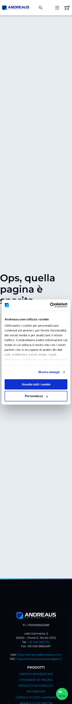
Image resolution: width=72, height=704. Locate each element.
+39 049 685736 (38, 642)
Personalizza (34, 396)
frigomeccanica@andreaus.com (39, 654)
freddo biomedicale (36, 674)
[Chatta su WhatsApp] (62, 694)
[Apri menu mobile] (57, 7)
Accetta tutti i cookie (36, 384)
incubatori (36, 691)
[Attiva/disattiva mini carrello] (67, 7)
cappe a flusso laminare (36, 697)
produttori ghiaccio (36, 685)
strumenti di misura (36, 680)
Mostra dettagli (49, 372)
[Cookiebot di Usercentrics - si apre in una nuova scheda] (50, 305)
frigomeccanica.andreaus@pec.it (39, 659)
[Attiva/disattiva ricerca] (41, 8)
